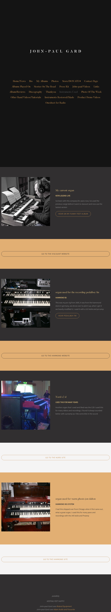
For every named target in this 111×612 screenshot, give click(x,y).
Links (96, 87)
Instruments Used (68, 92)
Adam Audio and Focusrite (64, 609)
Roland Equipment (64, 606)
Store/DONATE (70, 81)
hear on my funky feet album (73, 214)
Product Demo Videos (89, 97)
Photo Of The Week (91, 92)
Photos (55, 81)
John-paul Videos (81, 87)
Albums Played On (21, 87)
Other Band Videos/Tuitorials (26, 97)
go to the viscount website (55, 254)
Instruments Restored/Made (59, 97)
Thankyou (51, 92)
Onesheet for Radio (55, 103)
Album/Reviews (17, 92)
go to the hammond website (55, 355)
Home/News (19, 81)
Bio (31, 81)
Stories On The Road (45, 87)
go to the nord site (55, 457)
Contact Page (91, 81)
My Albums (42, 81)
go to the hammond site (55, 559)
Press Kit (64, 87)
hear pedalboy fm (67, 315)
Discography (35, 92)
